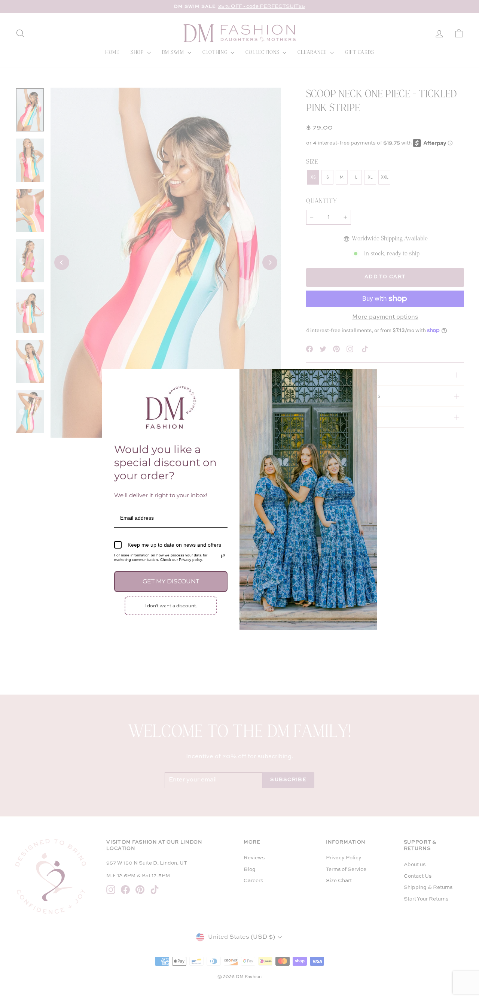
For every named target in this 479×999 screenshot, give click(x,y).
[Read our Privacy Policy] (223, 556)
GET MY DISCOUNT (171, 581)
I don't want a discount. (170, 605)
